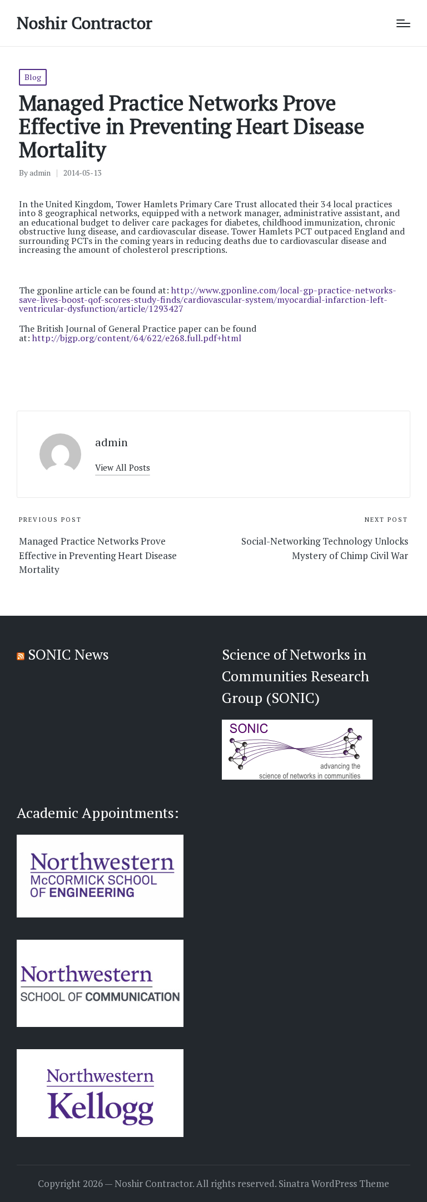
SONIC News (68, 654)
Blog (32, 77)
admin (111, 442)
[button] (122, 467)
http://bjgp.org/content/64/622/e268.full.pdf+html (136, 338)
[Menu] (403, 23)
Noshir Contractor (84, 23)
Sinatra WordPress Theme (334, 1184)
